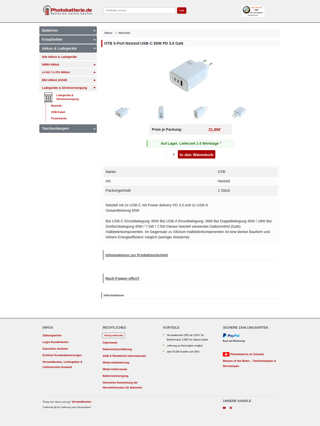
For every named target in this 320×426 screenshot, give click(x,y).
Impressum (110, 342)
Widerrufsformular (115, 369)
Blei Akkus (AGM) (54, 80)
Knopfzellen (52, 39)
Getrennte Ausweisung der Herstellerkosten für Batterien (122, 385)
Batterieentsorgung (115, 376)
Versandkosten (81, 401)
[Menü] (263, 7)
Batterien (50, 30)
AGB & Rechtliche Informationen (124, 356)
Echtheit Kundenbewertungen (62, 355)
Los (181, 10)
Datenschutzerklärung (117, 349)
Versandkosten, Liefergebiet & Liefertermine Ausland (62, 364)
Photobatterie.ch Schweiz (247, 354)
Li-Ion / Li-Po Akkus (56, 72)
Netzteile (124, 32)
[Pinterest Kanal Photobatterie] (230, 408)
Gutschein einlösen (55, 348)
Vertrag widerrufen (113, 335)
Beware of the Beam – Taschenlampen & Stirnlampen (249, 363)
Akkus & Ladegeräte (59, 48)
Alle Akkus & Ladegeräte (59, 56)
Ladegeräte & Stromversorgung (64, 88)
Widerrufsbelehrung (116, 362)
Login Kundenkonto (55, 342)
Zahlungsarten (52, 335)
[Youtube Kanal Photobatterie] (224, 408)
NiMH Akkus (50, 64)
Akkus (108, 32)
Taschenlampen (55, 128)
